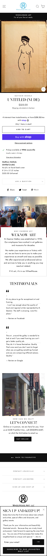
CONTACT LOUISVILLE (23, 471)
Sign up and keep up (23, 487)
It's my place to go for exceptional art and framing (22, 300)
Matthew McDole (23, 96)
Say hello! (23, 439)
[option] (23, 16)
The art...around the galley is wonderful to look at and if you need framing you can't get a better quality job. (22, 338)
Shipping (15, 108)
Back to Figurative (25, 457)
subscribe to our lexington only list (23, 550)
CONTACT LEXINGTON (23, 479)
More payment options (23, 143)
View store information (13, 157)
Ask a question (23, 181)
